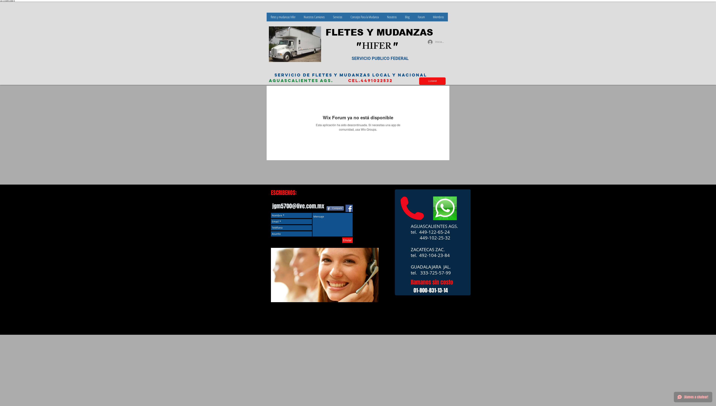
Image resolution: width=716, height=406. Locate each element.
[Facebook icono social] (349, 208)
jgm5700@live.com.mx (298, 206)
